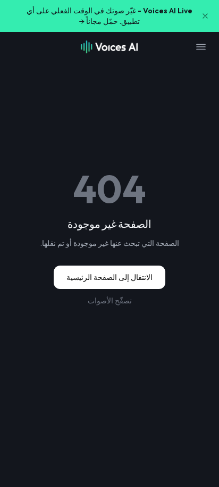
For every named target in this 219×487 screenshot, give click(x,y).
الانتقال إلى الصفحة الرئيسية (109, 277)
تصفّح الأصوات (110, 301)
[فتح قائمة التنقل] (201, 47)
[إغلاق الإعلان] (205, 16)
